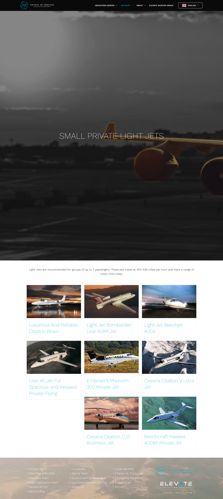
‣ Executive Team (38, 477)
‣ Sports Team (79, 473)
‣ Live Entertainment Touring (88, 482)
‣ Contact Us (35, 469)
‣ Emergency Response (128, 477)
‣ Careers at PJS (37, 486)
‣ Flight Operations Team (42, 482)
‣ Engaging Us (121, 482)
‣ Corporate (77, 469)
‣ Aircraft (118, 486)
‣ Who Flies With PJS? (41, 473)
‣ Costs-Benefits (123, 469)
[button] (116, 5)
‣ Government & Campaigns (87, 477)
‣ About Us (76, 486)
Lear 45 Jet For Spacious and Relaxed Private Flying (53, 387)
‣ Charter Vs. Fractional (128, 473)
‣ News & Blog (36, 491)
